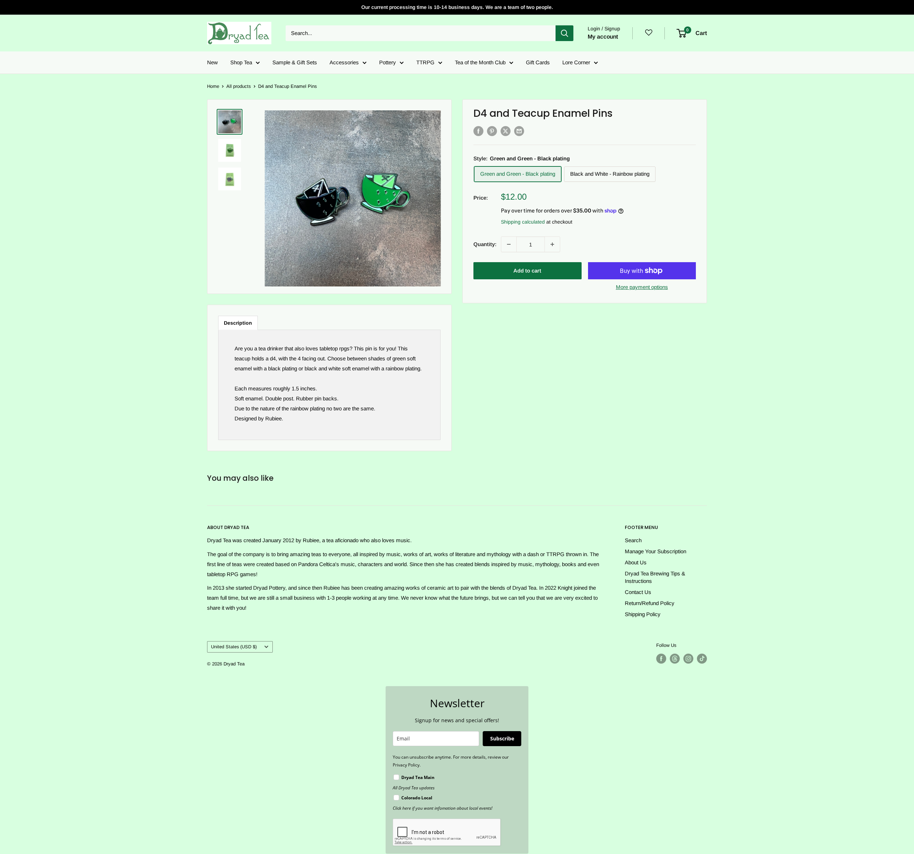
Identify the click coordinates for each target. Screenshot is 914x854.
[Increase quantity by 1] (552, 244)
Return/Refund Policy (649, 603)
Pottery (387, 62)
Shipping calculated (523, 222)
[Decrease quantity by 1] (508, 244)
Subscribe (502, 738)
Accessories (344, 62)
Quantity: (485, 244)
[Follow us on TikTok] (702, 659)
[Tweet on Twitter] (506, 131)
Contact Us (638, 592)
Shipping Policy (643, 614)
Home (213, 86)
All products (238, 86)
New (212, 62)
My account (603, 37)
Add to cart (527, 271)
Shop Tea (241, 62)
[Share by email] (519, 131)
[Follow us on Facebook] (661, 659)
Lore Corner (576, 62)
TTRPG (425, 62)
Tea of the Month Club (480, 62)
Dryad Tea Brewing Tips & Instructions (655, 577)
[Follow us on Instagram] (688, 659)
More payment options (642, 287)
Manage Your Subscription (655, 551)
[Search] (564, 33)
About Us (636, 562)
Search (633, 540)
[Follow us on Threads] (675, 659)
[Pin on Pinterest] (492, 131)
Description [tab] (238, 323)
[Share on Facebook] (478, 131)
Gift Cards (538, 62)
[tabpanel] (329, 385)
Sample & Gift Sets (294, 62)
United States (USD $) (234, 646)
